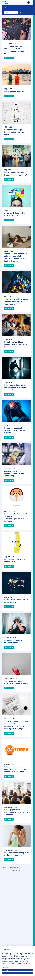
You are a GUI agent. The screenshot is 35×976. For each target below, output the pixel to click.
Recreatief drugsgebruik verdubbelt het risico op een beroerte (14, 430)
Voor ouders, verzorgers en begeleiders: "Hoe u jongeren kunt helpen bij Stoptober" (15, 769)
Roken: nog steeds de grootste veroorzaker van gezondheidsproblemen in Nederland (16, 517)
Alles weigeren (6, 973)
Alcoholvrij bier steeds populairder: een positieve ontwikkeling (14, 473)
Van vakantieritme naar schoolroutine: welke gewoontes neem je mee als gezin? (14, 49)
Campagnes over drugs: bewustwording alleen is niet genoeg (15, 132)
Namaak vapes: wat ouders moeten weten (14, 560)
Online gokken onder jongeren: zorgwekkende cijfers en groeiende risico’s (16, 301)
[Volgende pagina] (22, 871)
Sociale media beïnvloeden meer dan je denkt (14, 214)
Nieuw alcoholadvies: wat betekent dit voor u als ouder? (15, 173)
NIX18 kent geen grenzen (14, 91)
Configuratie (5, 967)
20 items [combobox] (16, 865)
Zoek (20, 12)
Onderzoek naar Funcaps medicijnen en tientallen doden (16, 682)
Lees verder (8, 58)
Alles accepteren (6, 970)
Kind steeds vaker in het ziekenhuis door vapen (13, 641)
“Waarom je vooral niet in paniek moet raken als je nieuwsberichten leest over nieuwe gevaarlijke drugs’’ (16, 725)
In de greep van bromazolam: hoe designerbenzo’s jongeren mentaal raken (15, 387)
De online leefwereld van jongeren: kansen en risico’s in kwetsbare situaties (15, 344)
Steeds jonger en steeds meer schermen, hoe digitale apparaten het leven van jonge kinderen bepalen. (15, 257)
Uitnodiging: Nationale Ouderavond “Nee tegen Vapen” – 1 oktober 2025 (16, 812)
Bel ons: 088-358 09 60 (28, 2)
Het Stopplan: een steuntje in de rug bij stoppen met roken (16, 854)
